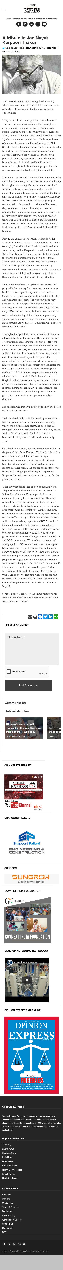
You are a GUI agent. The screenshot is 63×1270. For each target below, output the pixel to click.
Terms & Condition (10, 1206)
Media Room (8, 1202)
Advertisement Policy (12, 1219)
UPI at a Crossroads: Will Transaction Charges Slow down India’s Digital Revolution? (24, 727)
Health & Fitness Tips (12, 1169)
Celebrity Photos (9, 1177)
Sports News (8, 1148)
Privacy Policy (8, 1215)
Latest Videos (8, 1173)
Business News (9, 1152)
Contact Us (7, 1227)
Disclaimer (7, 1211)
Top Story (6, 1144)
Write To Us (7, 1223)
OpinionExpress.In (14, 47)
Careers (6, 1198)
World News (7, 1161)
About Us (6, 1194)
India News (7, 1157)
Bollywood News (9, 1165)
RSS (4, 1232)
